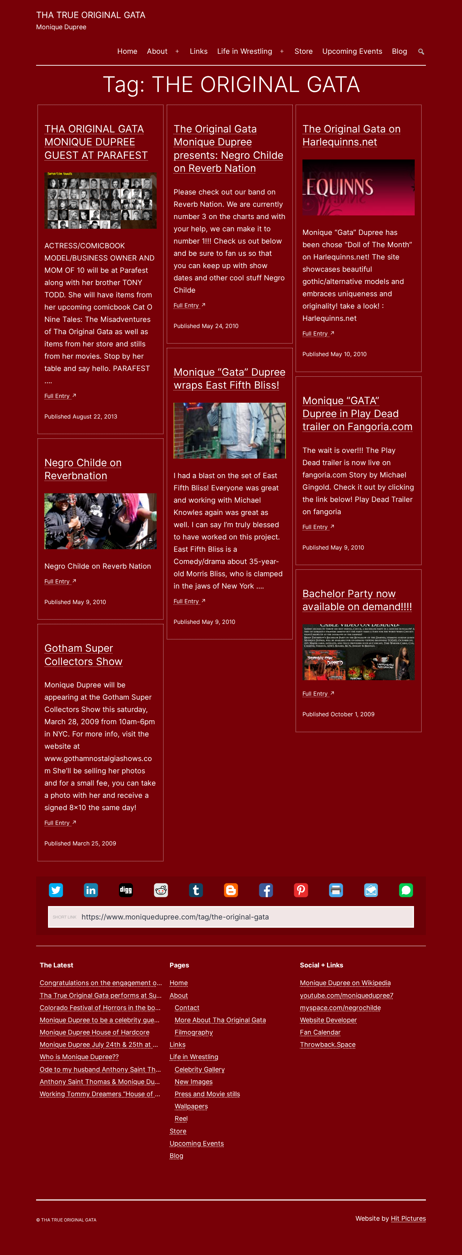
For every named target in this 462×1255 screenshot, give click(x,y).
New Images (194, 1081)
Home (127, 51)
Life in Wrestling (244, 51)
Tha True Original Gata (90, 15)
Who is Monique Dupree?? (79, 1057)
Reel (181, 1118)
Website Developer (328, 1019)
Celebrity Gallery (200, 1069)
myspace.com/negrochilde (340, 1007)
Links (199, 51)
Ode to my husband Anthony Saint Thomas (106, 1069)
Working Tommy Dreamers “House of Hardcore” (113, 1093)
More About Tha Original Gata (220, 1019)
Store (304, 51)
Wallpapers (191, 1106)
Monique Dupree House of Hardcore (94, 1032)
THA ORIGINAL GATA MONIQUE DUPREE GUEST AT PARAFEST (96, 142)
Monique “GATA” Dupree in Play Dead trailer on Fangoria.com (357, 413)
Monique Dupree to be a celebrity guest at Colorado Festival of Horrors (148, 1019)
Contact (187, 1007)
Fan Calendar (320, 1032)
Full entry (57, 395)
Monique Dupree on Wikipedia (345, 983)
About (157, 51)
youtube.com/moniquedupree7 (346, 995)
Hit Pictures (408, 1218)
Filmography (194, 1032)
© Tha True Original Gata (66, 1220)
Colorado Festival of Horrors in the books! (104, 1007)
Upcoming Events (352, 51)
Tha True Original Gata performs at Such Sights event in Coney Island (146, 995)
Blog (399, 51)
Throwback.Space (328, 1044)
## (421, 51)
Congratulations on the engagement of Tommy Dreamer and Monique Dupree (159, 983)
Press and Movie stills (207, 1093)
